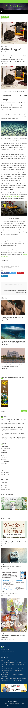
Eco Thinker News (14, 6)
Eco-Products (4, 446)
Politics (2, 470)
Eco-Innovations (5, 454)
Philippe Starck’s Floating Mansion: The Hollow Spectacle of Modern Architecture (13, 365)
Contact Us (4, 484)
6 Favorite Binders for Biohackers (9, 594)
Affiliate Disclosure (5, 489)
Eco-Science (4, 456)
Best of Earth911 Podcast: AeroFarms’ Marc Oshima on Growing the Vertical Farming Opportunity (13, 429)
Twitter (13, 272)
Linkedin (5, 276)
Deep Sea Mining (12, 266)
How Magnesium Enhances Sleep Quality (11, 567)
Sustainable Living (5, 474)
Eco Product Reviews (13, 499)
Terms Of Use (4, 485)
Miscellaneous (4, 468)
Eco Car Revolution (5, 448)
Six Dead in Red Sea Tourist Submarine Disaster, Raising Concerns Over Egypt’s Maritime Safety (13, 342)
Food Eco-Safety (5, 461)
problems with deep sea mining (13, 196)
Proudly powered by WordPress (12, 703)
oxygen (10, 267)
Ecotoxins (3, 459)
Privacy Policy (4, 487)
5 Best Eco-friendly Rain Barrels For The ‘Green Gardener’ (14, 504)
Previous (3, 503)
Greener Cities (4, 465)
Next (25, 503)
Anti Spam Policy (5, 653)
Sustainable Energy (5, 472)
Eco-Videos (4, 457)
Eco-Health (4, 452)
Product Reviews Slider (7, 494)
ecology (17, 266)
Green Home (4, 463)
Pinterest (20, 272)
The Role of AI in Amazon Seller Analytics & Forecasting (12, 318)
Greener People (4, 46)
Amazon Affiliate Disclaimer (8, 651)
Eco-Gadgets (4, 450)
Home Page (4, 482)
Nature (7, 267)
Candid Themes (18, 705)
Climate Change (5, 266)
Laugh (2, 467)
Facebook (5, 272)
